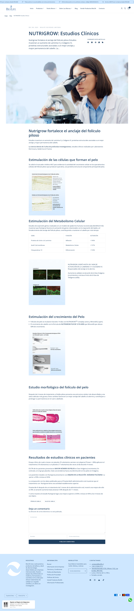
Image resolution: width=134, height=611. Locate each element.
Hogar (6, 15)
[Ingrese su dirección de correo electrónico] (85, 571)
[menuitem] (32, 8)
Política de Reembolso (54, 572)
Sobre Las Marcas (65, 8)
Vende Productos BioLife (88, 8)
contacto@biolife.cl (97, 564)
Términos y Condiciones (54, 569)
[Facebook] (88, 42)
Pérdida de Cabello (36, 501)
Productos (39, 8)
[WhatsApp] (99, 42)
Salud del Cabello (50, 501)
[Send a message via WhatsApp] (130, 600)
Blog (76, 8)
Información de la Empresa (55, 567)
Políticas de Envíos (53, 577)
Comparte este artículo (96, 39)
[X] (92, 42)
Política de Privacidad (54, 575)
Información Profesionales (55, 583)
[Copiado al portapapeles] (103, 42)
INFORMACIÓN (52, 560)
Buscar (49, 564)
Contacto (102, 8)
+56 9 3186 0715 (97, 566)
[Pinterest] (96, 42)
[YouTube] (100, 580)
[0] (128, 8)
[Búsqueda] (125, 8)
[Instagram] (96, 580)
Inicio (31, 8)
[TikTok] (105, 580)
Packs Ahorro (51, 8)
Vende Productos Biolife (54, 580)
